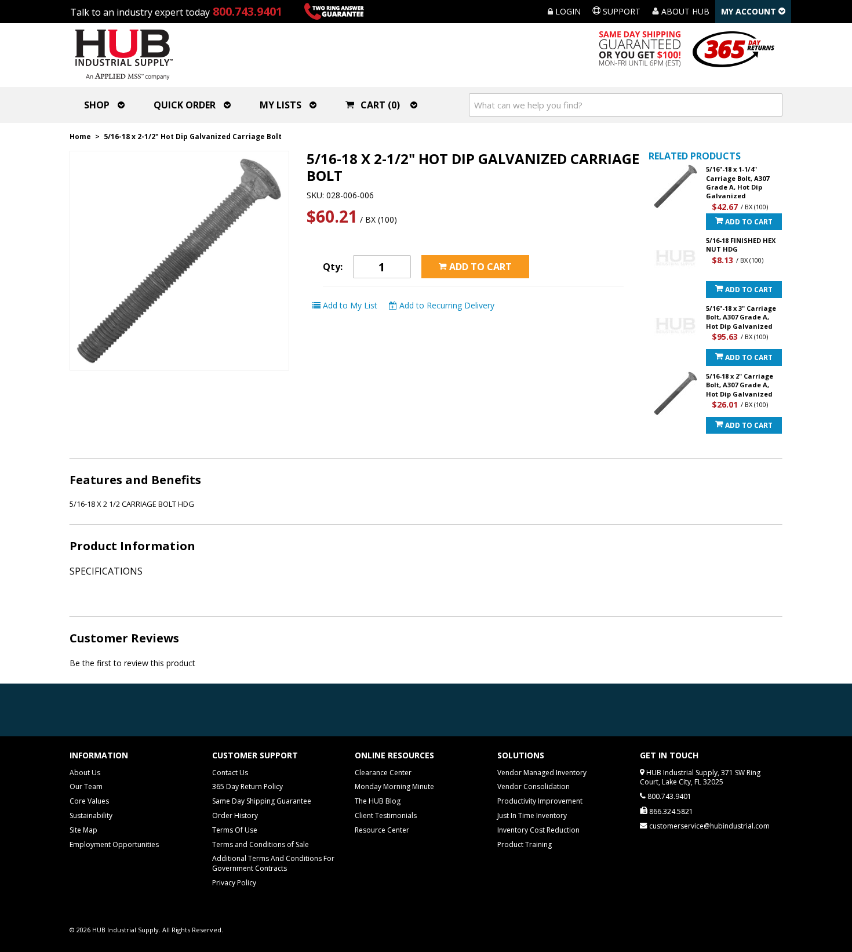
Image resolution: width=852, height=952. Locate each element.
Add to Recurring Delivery (445, 305)
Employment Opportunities (114, 844)
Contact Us (230, 772)
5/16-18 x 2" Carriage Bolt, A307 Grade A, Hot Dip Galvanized (739, 385)
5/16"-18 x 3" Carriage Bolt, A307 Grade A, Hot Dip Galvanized (741, 317)
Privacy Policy (234, 883)
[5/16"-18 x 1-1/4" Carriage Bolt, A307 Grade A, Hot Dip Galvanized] (675, 186)
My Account (749, 11)
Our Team (86, 786)
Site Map (83, 830)
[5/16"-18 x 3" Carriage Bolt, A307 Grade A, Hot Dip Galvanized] (675, 325)
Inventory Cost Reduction (538, 830)
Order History (235, 815)
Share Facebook (511, 305)
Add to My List (349, 305)
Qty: (333, 266)
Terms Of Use (234, 830)
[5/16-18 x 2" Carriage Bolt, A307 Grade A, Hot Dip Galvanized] (675, 393)
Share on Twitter (534, 305)
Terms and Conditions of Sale (260, 844)
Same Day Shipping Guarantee (261, 801)
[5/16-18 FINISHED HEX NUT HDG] (675, 257)
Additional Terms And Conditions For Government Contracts (273, 863)
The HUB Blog (377, 801)
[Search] (770, 105)
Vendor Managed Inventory (542, 772)
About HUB (684, 11)
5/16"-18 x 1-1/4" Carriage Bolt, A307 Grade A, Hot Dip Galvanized (737, 182)
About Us (85, 772)
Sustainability (91, 815)
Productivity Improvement (539, 801)
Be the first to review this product (132, 662)
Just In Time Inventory (532, 815)
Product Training (524, 844)
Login (567, 11)
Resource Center (382, 830)
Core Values (89, 801)
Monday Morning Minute (394, 786)
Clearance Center (383, 772)
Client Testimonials (386, 815)
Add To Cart (748, 222)
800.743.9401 (247, 11)
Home (80, 136)
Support (620, 11)
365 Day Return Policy (247, 786)
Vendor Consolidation (533, 786)
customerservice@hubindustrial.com (709, 826)
